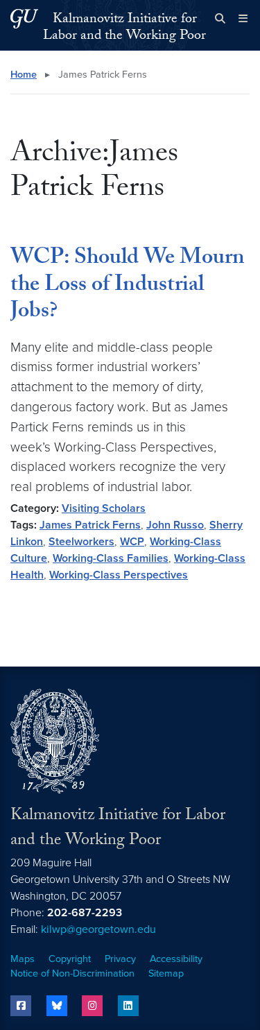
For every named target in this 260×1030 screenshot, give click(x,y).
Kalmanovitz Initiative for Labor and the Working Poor (124, 28)
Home (23, 74)
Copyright (70, 959)
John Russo (175, 525)
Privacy (120, 959)
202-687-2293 (84, 913)
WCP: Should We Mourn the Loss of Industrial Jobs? (127, 286)
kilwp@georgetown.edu (98, 929)
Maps (22, 959)
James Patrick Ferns (90, 525)
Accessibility (176, 959)
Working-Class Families (110, 558)
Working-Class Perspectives (118, 575)
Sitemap (166, 973)
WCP (132, 542)
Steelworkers (81, 542)
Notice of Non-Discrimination (72, 973)
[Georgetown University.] (24, 18)
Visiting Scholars (104, 508)
